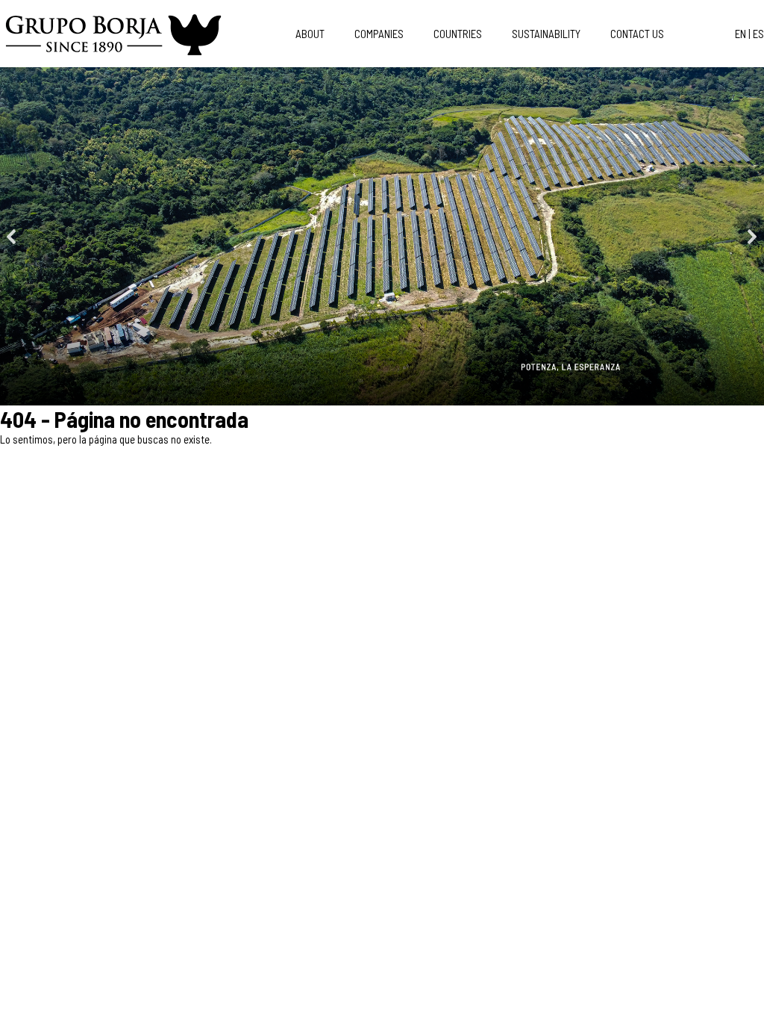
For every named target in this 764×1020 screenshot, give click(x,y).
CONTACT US (637, 33)
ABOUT (310, 33)
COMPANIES (379, 33)
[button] (12, 237)
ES (758, 33)
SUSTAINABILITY (546, 33)
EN (740, 33)
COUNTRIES (457, 33)
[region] (382, 236)
